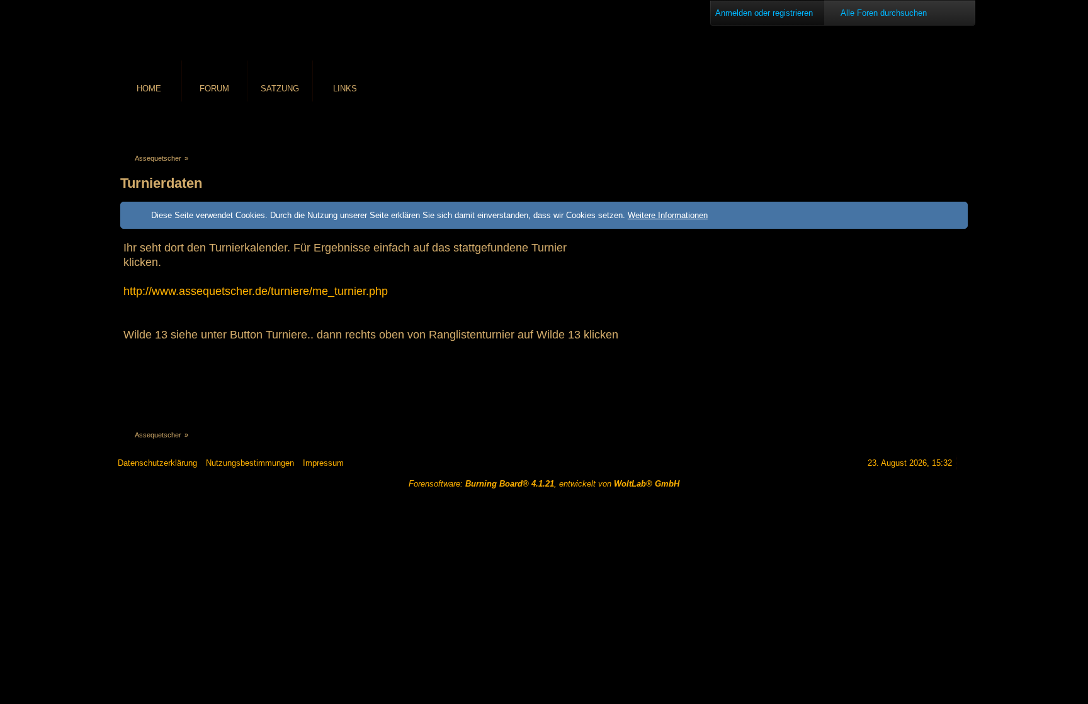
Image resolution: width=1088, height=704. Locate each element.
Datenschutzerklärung (157, 463)
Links (345, 88)
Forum (214, 88)
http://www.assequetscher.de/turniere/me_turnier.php (255, 291)
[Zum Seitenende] (961, 124)
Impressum (323, 463)
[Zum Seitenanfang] (966, 463)
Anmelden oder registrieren (764, 13)
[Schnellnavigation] (943, 124)
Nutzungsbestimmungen (250, 463)
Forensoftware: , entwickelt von (544, 483)
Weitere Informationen (668, 215)
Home (149, 88)
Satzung (280, 88)
